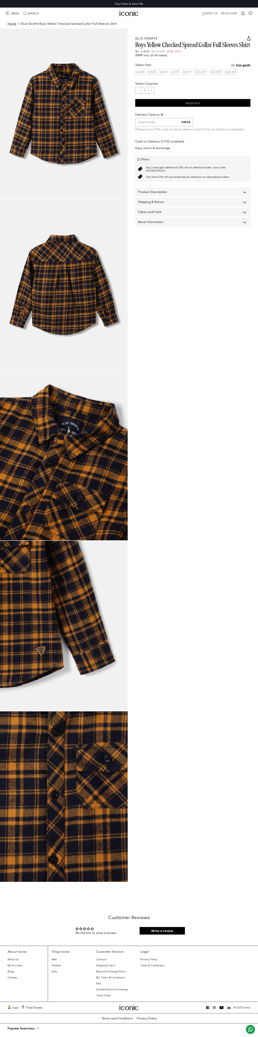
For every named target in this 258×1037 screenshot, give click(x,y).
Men (54, 959)
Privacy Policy (149, 959)
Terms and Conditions (117, 1018)
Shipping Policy (105, 965)
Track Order (103, 995)
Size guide (243, 65)
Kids (54, 971)
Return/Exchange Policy (111, 971)
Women (56, 965)
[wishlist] (250, 13)
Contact (101, 959)
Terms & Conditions (152, 965)
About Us (13, 959)
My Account (15, 965)
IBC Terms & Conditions (110, 977)
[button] (12, 13)
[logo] (129, 13)
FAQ (98, 983)
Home (12, 24)
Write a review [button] (162, 931)
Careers (12, 977)
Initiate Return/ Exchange (112, 989)
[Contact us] (250, 1029)
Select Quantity (146, 83)
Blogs (11, 971)
